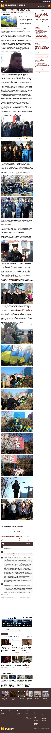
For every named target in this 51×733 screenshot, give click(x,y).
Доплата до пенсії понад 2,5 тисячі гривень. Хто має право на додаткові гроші (42, 71)
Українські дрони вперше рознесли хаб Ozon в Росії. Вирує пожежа (42, 42)
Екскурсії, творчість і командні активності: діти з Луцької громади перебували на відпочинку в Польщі (41, 58)
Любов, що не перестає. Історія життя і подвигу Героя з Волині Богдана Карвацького (37, 700)
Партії (10, 713)
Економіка (19, 710)
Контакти (6, 732)
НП (42, 714)
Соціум (27, 710)
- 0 (31, 547)
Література (36, 714)
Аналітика (36, 723)
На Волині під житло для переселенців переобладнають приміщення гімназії (41, 31)
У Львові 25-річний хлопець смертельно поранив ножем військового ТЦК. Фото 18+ (41, 36)
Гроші (18, 712)
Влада (10, 712)
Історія (35, 717)
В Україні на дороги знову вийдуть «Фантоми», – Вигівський (42, 53)
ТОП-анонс (44, 712)
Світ (2, 716)
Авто (43, 715)
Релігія (27, 717)
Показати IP (9, 557)
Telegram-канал (14, 525)
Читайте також (16, 531)
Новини (42, 10)
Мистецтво (36, 716)
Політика (11, 710)
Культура (36, 710)
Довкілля (27, 714)
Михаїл (18, 173)
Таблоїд (44, 718)
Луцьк (2, 712)
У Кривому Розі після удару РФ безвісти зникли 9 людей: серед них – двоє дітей (41, 21)
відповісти (24, 547)
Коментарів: (13, 12)
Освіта (27, 713)
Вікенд (27, 716)
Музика (35, 712)
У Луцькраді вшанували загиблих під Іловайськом (11, 536)
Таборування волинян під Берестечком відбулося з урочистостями (15, 538)
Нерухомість (19, 714)
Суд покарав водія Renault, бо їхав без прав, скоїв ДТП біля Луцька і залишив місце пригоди (42, 64)
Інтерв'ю (36, 722)
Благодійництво (28, 718)
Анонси (43, 710)
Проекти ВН (36, 720)
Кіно (34, 713)
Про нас (2, 732)
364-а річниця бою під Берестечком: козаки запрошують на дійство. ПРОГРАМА (15, 534)
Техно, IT (27, 719)
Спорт (43, 717)
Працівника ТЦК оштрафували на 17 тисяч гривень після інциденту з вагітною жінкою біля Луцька (5, 700)
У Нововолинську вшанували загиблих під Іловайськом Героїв (14, 540)
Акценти (36, 724)
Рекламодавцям (12, 732)
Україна (2, 714)
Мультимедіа (25, 690)
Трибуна (44, 720)
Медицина (27, 712)
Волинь (2, 713)
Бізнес (18, 713)
